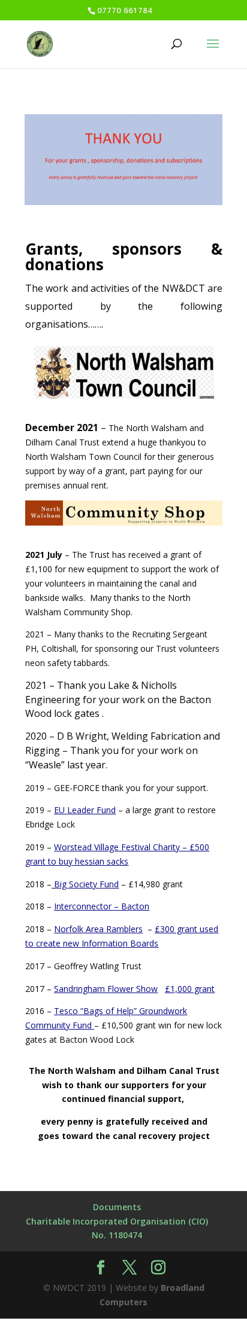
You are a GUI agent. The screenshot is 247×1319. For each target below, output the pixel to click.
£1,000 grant (190, 988)
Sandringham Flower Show (106, 988)
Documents (117, 1207)
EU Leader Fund (85, 810)
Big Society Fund (86, 884)
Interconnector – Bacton (101, 906)
